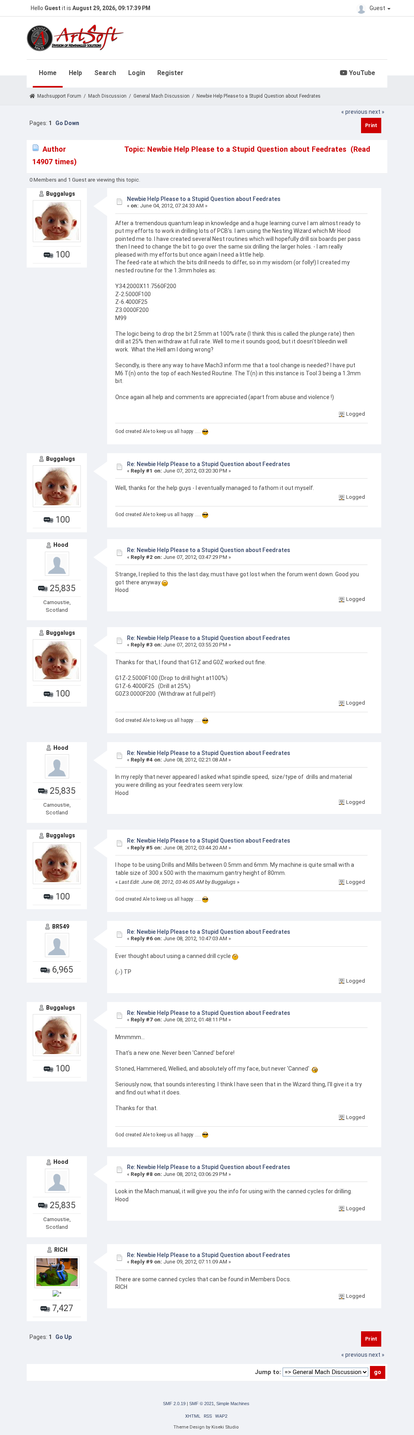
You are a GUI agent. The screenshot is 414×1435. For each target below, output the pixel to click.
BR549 (60, 926)
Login (136, 73)
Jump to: (268, 1372)
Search (105, 73)
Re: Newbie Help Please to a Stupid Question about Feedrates (208, 464)
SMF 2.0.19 (174, 1403)
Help (75, 73)
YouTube (361, 73)
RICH (61, 1250)
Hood (60, 545)
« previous (354, 112)
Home (48, 73)
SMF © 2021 (201, 1403)
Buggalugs (60, 193)
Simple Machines (232, 1403)
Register (170, 73)
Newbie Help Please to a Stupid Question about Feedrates (204, 199)
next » (376, 112)
